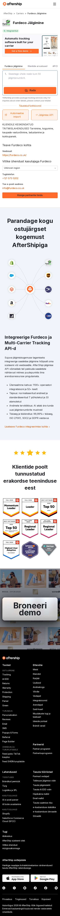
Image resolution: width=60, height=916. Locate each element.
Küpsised (46, 899)
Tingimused (20, 899)
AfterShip (7, 13)
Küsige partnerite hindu (30, 195)
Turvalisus (34, 899)
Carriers (20, 13)
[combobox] (30, 168)
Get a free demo (20, 51)
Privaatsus (7, 899)
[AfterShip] (13, 4)
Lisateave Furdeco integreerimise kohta (27, 426)
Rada (33, 90)
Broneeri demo (30, 609)
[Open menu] (54, 4)
